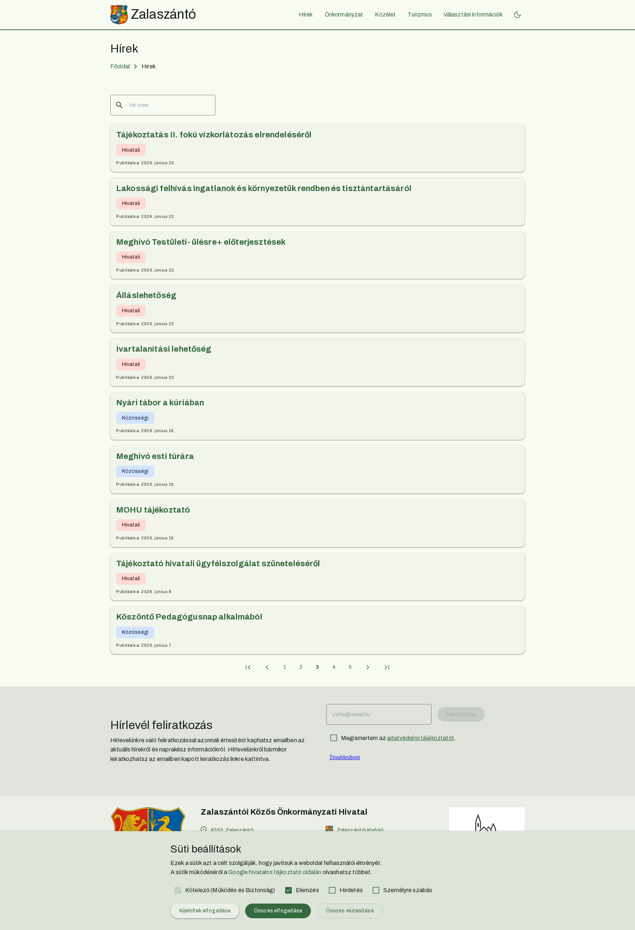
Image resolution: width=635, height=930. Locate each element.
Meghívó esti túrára (155, 456)
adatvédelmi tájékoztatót (420, 738)
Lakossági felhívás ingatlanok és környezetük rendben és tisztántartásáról (264, 188)
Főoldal (120, 66)
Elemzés (307, 890)
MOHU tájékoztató (153, 510)
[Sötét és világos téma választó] (517, 14)
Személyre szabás (407, 890)
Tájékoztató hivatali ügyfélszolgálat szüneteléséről (218, 563)
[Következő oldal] (367, 667)
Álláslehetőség (146, 295)
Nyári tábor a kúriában (160, 402)
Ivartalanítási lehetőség (164, 349)
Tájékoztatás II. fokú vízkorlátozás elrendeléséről (214, 134)
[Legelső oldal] (248, 667)
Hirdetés (351, 890)
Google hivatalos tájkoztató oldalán (274, 872)
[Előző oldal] (267, 667)
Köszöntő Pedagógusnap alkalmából (189, 617)
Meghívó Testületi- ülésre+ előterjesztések (201, 242)
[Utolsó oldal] (387, 667)
